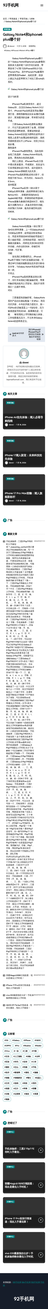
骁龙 (27, 1094)
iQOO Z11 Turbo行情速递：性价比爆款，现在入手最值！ (19, 1006)
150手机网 (35, 1282)
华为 (16, 1062)
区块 (7, 1062)
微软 (7, 1067)
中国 (35, 1051)
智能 (7, 1078)
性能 (25, 1067)
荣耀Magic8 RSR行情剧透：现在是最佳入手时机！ (19, 976)
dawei (25, 362)
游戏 (16, 1083)
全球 (38, 1056)
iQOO (38, 1040)
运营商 (17, 1094)
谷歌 (7, 1094)
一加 (17, 1051)
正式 (7, 1083)
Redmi (38, 1046)
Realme (28, 1046)
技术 (7, 1072)
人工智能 (18, 1056)
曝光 (29, 1078)
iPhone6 (15, 50)
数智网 (17, 1072)
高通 (36, 1094)
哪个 (33, 50)
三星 (26, 1051)
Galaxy (8, 50)
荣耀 (34, 1088)
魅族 (7, 1099)
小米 (34, 1062)
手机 (34, 1067)
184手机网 (26, 1282)
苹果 (25, 1088)
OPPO (8, 1046)
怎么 (16, 1067)
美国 (7, 1088)
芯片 (16, 1088)
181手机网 (17, 1282)
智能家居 (18, 1078)
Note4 (22, 50)
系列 (34, 1083)
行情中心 (10, 1132)
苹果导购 (7, 29)
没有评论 (32, 46)
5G (7, 1040)
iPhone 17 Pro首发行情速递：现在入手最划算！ (19, 986)
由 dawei (11, 46)
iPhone (28, 1040)
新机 (27, 1072)
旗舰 (36, 1072)
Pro (17, 1046)
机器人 (38, 1078)
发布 (25, 1062)
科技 (25, 1083)
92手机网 (11, 4)
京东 (7, 1056)
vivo (8, 1051)
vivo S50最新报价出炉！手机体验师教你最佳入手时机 (20, 996)
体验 (29, 1056)
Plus (28, 50)
